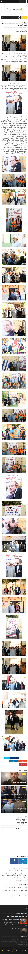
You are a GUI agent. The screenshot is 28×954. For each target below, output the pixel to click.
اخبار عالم (25, 887)
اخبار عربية (19, 887)
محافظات (6, 27)
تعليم (26, 890)
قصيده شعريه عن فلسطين (21, 880)
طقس (13, 892)
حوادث (10, 890)
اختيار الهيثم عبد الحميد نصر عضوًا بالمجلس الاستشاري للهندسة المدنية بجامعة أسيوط (14, 781)
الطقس (4, 887)
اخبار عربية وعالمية (11, 887)
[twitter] (2, 1)
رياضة (6, 890)
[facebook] (4, 1)
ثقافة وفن (15, 890)
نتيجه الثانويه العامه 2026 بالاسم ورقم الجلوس (17, 870)
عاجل (9, 892)
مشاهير (19, 895)
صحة (17, 892)
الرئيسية (24, 17)
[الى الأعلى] (14, 949)
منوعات (14, 895)
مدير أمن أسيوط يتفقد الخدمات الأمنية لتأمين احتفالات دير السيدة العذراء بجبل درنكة (14, 795)
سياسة (21, 892)
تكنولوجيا (21, 890)
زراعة (26, 892)
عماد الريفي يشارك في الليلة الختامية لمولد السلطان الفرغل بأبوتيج (15, 809)
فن (5, 892)
